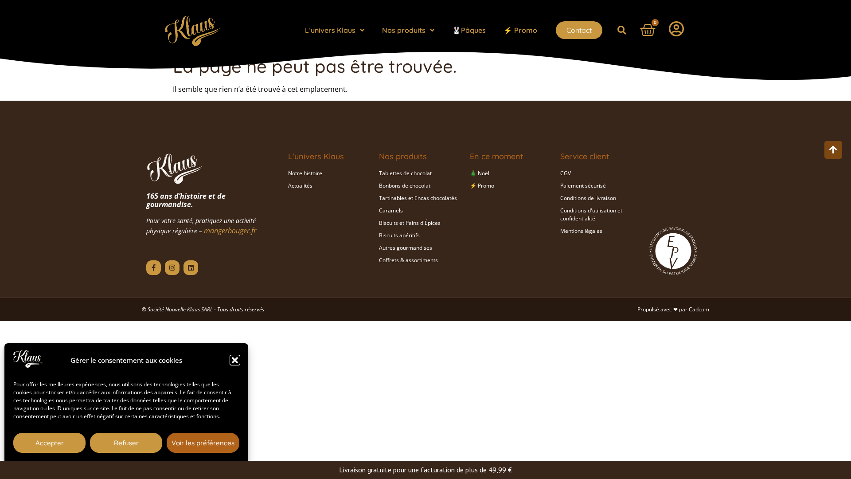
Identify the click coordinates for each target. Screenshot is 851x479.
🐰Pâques (469, 30)
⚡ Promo (520, 30)
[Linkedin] (190, 267)
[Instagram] (172, 267)
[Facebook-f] (153, 267)
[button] (234, 360)
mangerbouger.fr (230, 231)
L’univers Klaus (330, 30)
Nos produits (404, 30)
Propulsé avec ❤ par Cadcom (673, 309)
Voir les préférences (203, 443)
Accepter (49, 443)
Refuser (126, 443)
